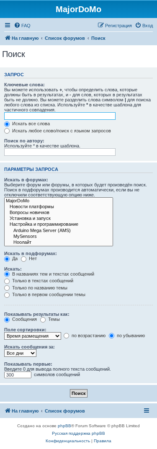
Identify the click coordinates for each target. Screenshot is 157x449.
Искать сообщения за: (29, 346)
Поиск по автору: (24, 140)
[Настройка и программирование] (58, 224)
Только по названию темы (39, 287)
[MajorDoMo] (58, 201)
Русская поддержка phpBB (78, 433)
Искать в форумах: (26, 179)
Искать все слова (30, 123)
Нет (32, 258)
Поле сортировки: (25, 329)
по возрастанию (88, 335)
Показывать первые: (28, 363)
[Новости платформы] (58, 207)
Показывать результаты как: (36, 314)
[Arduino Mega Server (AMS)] (58, 231)
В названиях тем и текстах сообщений (52, 273)
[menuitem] (22, 26)
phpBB (64, 425)
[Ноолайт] (58, 242)
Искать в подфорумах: (30, 253)
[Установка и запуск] (58, 219)
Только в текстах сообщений (42, 280)
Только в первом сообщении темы (48, 294)
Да (14, 258)
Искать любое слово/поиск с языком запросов (61, 130)
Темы (53, 319)
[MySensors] (58, 237)
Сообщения (24, 319)
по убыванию (130, 335)
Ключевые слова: (24, 84)
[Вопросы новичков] (58, 213)
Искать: (13, 268)
